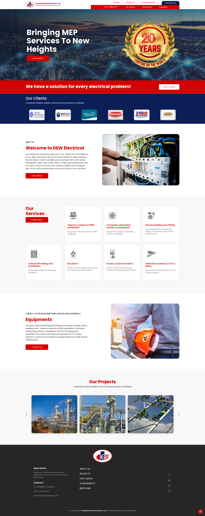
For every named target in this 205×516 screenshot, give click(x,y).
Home (116, 2)
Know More (38, 58)
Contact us (37, 347)
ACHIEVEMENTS (87, 483)
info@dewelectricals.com (48, 496)
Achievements (148, 2)
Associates (147, 7)
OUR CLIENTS (86, 478)
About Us (130, 2)
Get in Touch (169, 87)
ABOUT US (85, 468)
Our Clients (130, 7)
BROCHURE (85, 488)
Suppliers (163, 7)
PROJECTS (85, 473)
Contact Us (170, 3)
